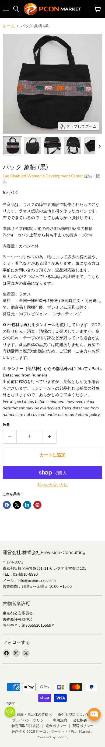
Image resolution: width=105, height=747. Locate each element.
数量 (6, 425)
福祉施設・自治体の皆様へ (31, 714)
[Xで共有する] (17, 505)
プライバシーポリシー (29, 720)
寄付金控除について (73, 714)
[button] (13, 146)
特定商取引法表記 (26, 726)
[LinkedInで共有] (27, 505)
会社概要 (80, 720)
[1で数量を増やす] (50, 437)
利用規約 (60, 720)
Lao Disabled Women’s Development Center (43, 176)
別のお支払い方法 (52, 485)
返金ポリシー (56, 726)
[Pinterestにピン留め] (37, 505)
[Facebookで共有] (7, 505)
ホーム (9, 26)
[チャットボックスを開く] (94, 714)
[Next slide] (99, 146)
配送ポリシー (82, 726)
